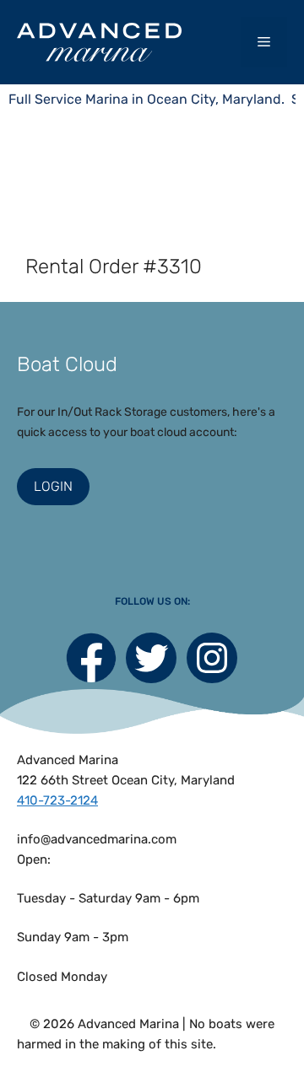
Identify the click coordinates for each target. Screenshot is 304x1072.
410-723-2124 (57, 800)
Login (53, 486)
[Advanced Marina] (99, 42)
